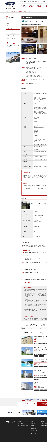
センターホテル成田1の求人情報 (20, 11)
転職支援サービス (10, 35)
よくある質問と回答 (21, 423)
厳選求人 (8, 23)
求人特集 (8, 25)
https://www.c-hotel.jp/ (37, 236)
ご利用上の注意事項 (38, 399)
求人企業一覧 (9, 28)
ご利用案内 (23, 5)
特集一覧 (33, 423)
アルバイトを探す (34, 430)
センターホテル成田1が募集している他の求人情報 (33, 239)
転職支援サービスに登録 (11, 38)
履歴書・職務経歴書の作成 (23, 425)
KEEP (26, 403)
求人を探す (31, 5)
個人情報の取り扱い (30, 399)
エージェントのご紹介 (11, 33)
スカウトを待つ (39, 5)
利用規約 (24, 399)
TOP (7, 11)
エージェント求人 (10, 30)
